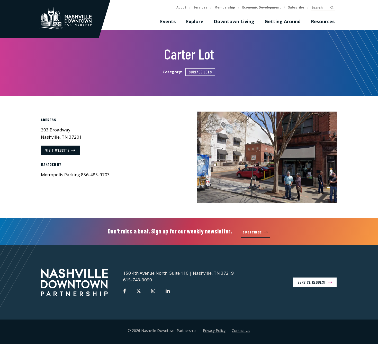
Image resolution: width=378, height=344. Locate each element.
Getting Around (283, 21)
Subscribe (296, 7)
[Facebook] (124, 291)
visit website (57, 150)
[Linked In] (168, 291)
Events (168, 21)
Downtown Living (234, 21)
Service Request (312, 282)
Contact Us (241, 330)
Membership (224, 7)
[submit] (331, 8)
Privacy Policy (214, 330)
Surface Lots (200, 72)
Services (200, 7)
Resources (323, 21)
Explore (194, 21)
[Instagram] (153, 291)
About (181, 7)
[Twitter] (138, 291)
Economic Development (261, 7)
